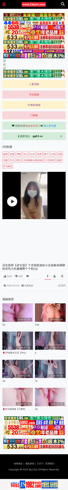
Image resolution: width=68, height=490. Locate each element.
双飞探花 (7, 166)
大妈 (53, 154)
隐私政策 (29, 463)
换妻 (59, 160)
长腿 (5, 160)
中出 (12, 160)
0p (3, 324)
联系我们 (50, 463)
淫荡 (60, 154)
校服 (12, 154)
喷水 (19, 160)
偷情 (5, 154)
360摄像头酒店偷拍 (33, 160)
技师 (39, 154)
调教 (19, 154)
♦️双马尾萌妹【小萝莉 (13, 409)
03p (37, 324)
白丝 (32, 154)
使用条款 (18, 463)
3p (3, 380)
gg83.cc (38, 136)
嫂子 (46, 154)
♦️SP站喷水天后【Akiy (14, 352)
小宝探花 (50, 160)
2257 (40, 463)
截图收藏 (26, 125)
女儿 (26, 154)
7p (36, 380)
